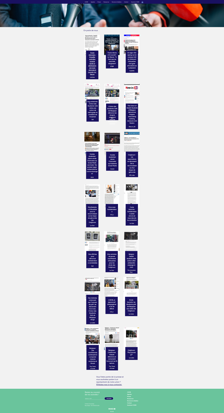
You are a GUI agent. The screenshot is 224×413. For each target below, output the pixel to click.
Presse (129, 396)
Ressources (130, 398)
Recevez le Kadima (132, 401)
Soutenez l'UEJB (131, 405)
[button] (142, 2)
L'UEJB (129, 392)
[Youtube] (113, 409)
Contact (129, 403)
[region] (92, 58)
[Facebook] (109, 409)
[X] (114, 409)
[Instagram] (111, 409)
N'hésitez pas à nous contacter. (109, 384)
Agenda (129, 394)
